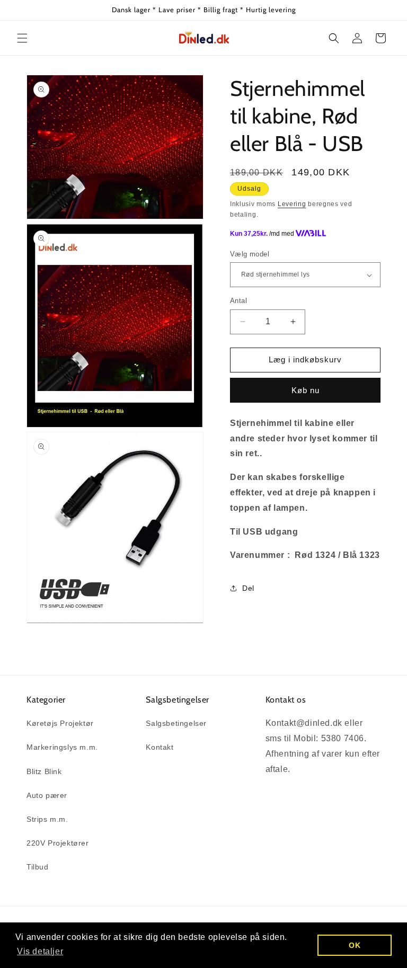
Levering (292, 204)
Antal (238, 301)
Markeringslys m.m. (62, 747)
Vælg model (249, 254)
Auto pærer (46, 795)
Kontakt (159, 747)
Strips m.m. (47, 819)
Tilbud (37, 867)
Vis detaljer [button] (40, 951)
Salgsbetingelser (176, 723)
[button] (22, 38)
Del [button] (248, 588)
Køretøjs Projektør (60, 723)
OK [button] (354, 945)
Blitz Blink (44, 771)
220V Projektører (57, 843)
